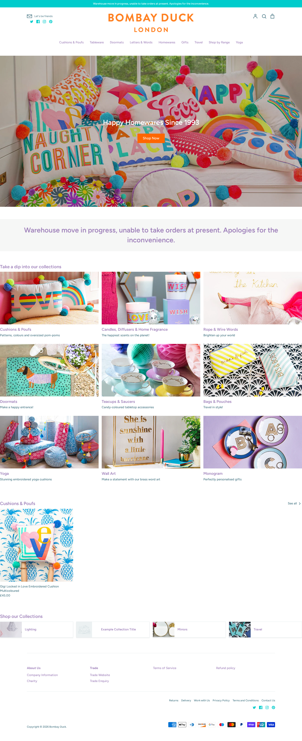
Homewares (167, 42)
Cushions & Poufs (71, 42)
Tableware (97, 42)
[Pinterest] (49, 21)
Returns (173, 700)
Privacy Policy (221, 700)
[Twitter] (30, 21)
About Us (33, 668)
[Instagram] (43, 21)
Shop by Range (219, 42)
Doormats (117, 42)
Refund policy (225, 668)
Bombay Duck (57, 726)
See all (292, 503)
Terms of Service (164, 668)
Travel (199, 42)
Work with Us (202, 700)
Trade (94, 668)
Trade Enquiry (99, 681)
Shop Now (151, 138)
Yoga (239, 42)
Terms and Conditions (246, 700)
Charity (32, 681)
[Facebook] (36, 21)
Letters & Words (141, 42)
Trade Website (100, 675)
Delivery (186, 700)
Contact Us (268, 700)
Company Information (42, 675)
